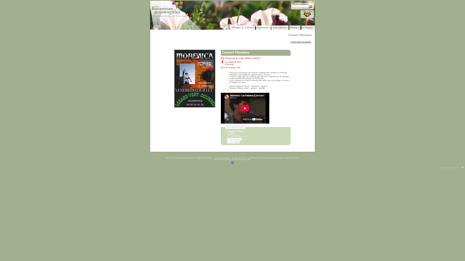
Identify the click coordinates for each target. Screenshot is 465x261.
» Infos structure (234, 139)
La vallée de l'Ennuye (291, 158)
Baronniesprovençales (166, 10)
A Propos (307, 27)
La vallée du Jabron (239, 158)
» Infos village (233, 142)
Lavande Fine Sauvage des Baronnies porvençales (232, 159)
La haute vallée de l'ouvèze (272, 158)
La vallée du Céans (254, 158)
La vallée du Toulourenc (222, 158)
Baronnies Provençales (185, 158)
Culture (249, 27)
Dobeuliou (442, 167)
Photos (294, 27)
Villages (235, 27)
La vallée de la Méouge (203, 158)
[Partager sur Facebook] (232, 164)
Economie (262, 27)
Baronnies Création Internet (453, 167)
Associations (279, 27)
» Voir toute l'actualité (301, 42)
